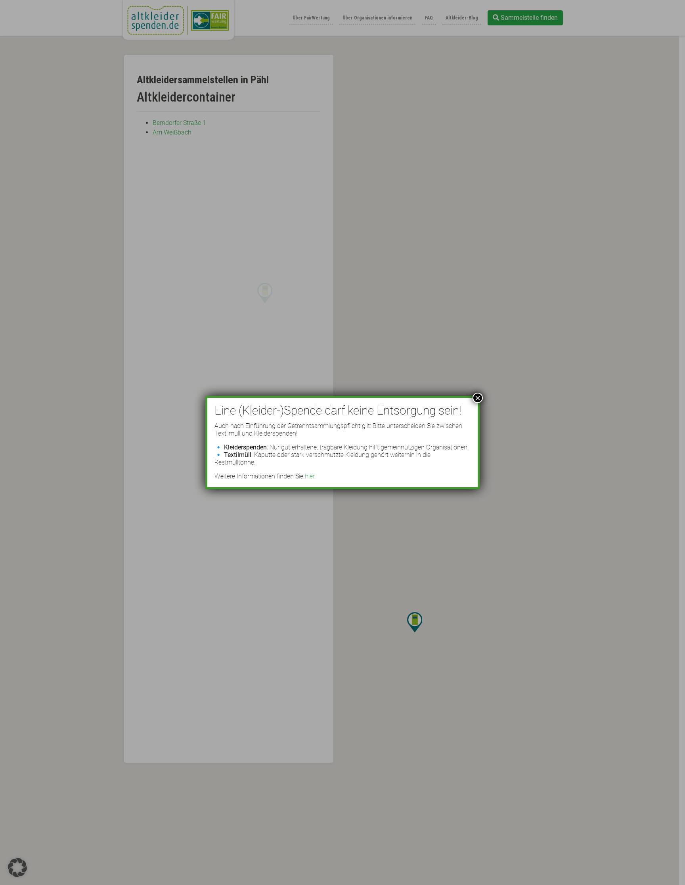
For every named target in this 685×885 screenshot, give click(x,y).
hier (309, 476)
